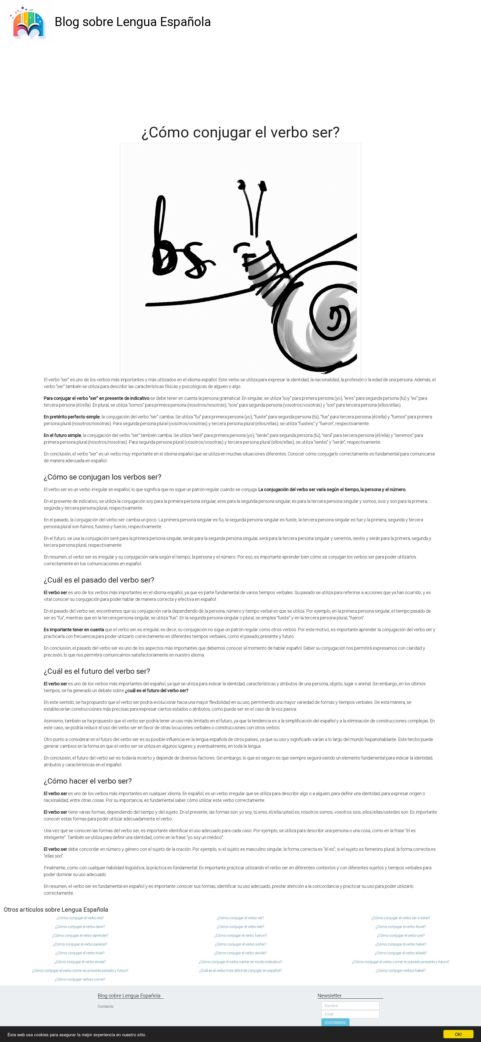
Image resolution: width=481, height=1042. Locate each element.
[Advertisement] (240, 81)
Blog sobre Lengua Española (133, 22)
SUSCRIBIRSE (335, 1023)
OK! (458, 1034)
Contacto (105, 1006)
